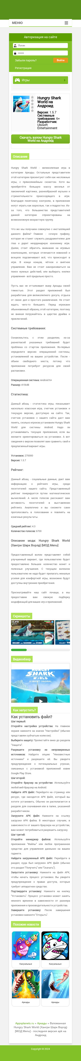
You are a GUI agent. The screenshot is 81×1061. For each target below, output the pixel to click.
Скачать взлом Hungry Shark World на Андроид (41, 139)
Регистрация (23, 68)
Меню (17, 23)
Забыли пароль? (26, 60)
